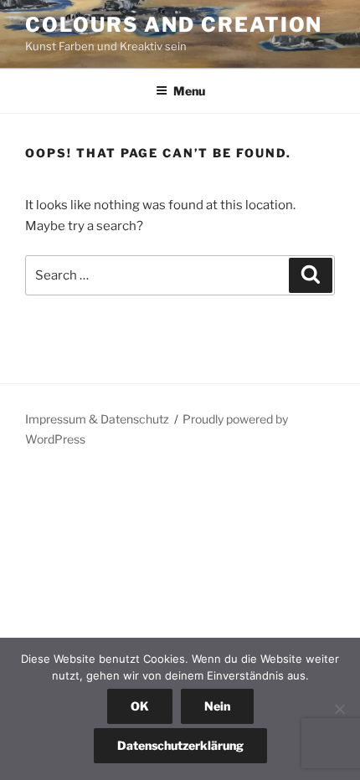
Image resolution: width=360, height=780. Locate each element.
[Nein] (339, 708)
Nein (217, 706)
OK (140, 706)
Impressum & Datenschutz (97, 419)
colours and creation (173, 25)
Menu (189, 91)
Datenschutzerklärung (180, 745)
